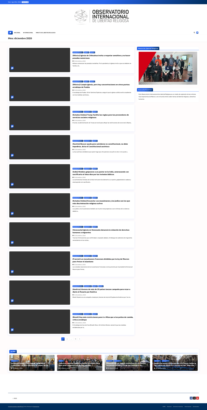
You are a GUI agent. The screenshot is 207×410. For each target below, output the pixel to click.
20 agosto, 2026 (17, 368)
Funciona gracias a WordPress (15, 406)
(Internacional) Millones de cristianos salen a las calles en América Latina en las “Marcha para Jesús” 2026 (175, 365)
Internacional (87, 111)
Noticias (92, 52)
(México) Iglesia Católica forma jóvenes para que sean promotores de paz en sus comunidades (79, 365)
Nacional (86, 52)
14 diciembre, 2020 (80, 294)
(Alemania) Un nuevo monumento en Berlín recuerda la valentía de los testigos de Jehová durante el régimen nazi (126, 365)
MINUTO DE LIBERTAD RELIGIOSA (45, 32)
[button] (194, 32)
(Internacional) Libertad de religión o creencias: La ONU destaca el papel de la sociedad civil (29, 365)
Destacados (110, 360)
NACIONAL (17, 32)
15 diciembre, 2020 (80, 61)
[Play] (168, 68)
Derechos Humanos (78, 52)
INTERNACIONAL (28, 32)
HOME (164, 406)
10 (75, 339)
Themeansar (36, 406)
